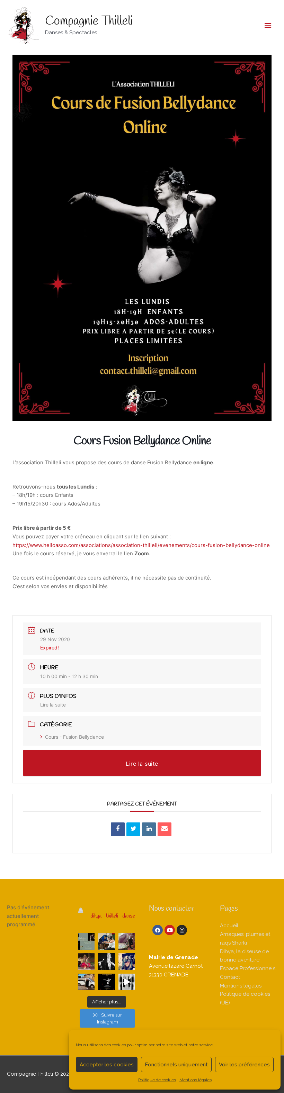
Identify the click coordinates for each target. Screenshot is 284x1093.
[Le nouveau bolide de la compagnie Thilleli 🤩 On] (86, 982)
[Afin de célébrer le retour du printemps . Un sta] (86, 941)
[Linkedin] (149, 829)
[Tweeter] (133, 829)
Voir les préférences (244, 1065)
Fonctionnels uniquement (176, 1065)
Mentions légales (195, 1079)
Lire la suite (53, 705)
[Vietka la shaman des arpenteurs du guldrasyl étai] (126, 961)
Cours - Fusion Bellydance (74, 737)
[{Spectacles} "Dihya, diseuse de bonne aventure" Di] (126, 941)
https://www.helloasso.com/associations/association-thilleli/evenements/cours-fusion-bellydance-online (141, 545)
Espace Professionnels (247, 968)
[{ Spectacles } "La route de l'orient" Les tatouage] (106, 941)
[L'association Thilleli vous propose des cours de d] (106, 982)
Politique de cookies (157, 1079)
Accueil (229, 925)
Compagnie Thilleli (89, 21)
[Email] (164, 829)
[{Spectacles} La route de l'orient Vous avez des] (86, 961)
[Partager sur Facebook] (118, 829)
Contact (230, 977)
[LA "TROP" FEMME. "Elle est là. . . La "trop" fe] (106, 961)
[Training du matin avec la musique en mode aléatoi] (126, 982)
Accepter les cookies (107, 1065)
